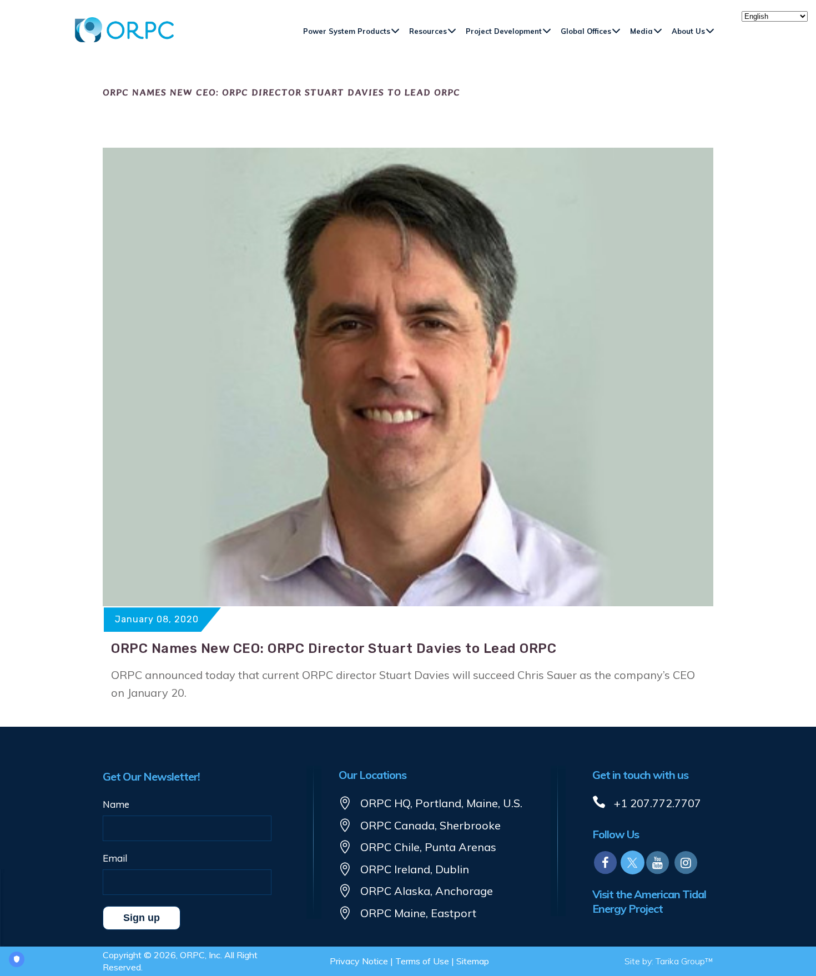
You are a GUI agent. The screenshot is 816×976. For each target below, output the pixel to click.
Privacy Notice (359, 961)
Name (116, 804)
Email (115, 858)
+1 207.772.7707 (657, 803)
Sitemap (472, 961)
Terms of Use (422, 961)
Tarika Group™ (684, 961)
